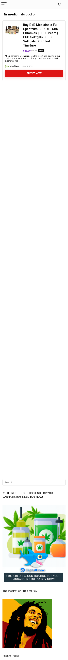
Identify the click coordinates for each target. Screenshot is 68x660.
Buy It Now (34, 73)
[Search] (60, 4)
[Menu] (4, 4)
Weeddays (14, 66)
